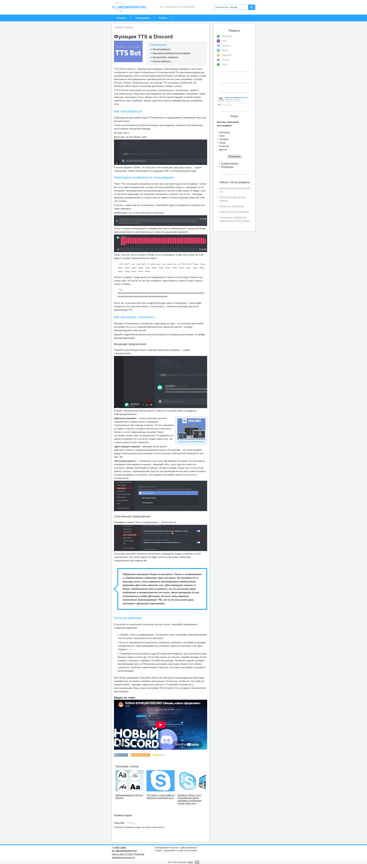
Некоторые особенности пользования (171, 53)
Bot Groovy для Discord (232, 206)
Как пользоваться (161, 49)
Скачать (121, 17)
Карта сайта (118, 854)
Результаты (227, 167)
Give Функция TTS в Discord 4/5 (161, 755)
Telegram (226, 45)
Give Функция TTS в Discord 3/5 (159, 755)
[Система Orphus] (234, 106)
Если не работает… (162, 61)
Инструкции (142, 17)
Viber (224, 41)
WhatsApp (226, 36)
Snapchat (226, 55)
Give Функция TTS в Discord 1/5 (154, 755)
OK (197, 862)
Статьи (163, 17)
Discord (225, 60)
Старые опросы (229, 163)
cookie (190, 862)
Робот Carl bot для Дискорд (234, 212)
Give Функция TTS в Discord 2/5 (156, 755)
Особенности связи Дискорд (191, 441)
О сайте (129, 854)
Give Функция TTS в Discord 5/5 (164, 755)
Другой (223, 149)
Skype (224, 50)
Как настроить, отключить (165, 57)
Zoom (224, 64)
